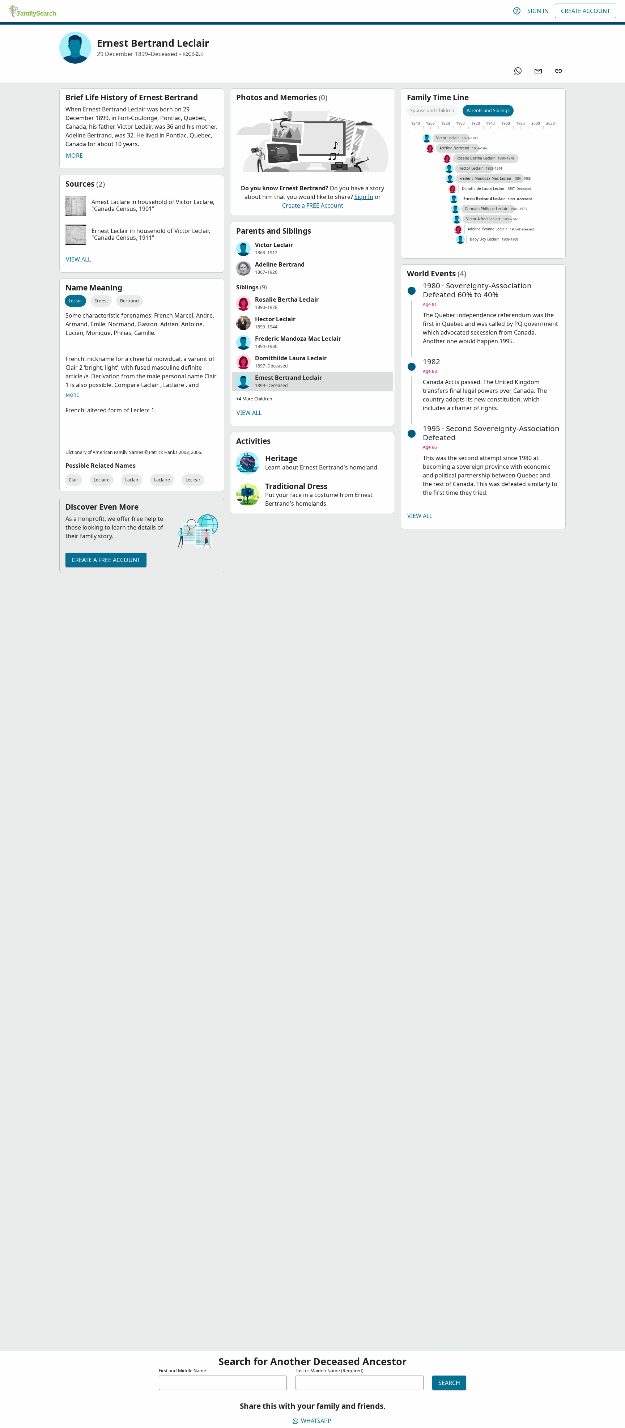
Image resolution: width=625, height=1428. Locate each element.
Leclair (75, 301)
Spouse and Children (432, 110)
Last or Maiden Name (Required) (329, 1371)
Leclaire (102, 480)
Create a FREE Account (106, 560)
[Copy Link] (558, 71)
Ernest (101, 301)
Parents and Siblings (488, 110)
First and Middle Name (182, 1371)
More (74, 156)
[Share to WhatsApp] (518, 71)
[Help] (517, 11)
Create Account (585, 11)
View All (78, 259)
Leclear (193, 480)
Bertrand (129, 301)
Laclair (132, 480)
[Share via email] (538, 71)
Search (449, 1383)
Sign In (538, 11)
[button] (141, 205)
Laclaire (162, 480)
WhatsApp (316, 1421)
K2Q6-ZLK (193, 54)
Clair (73, 480)
